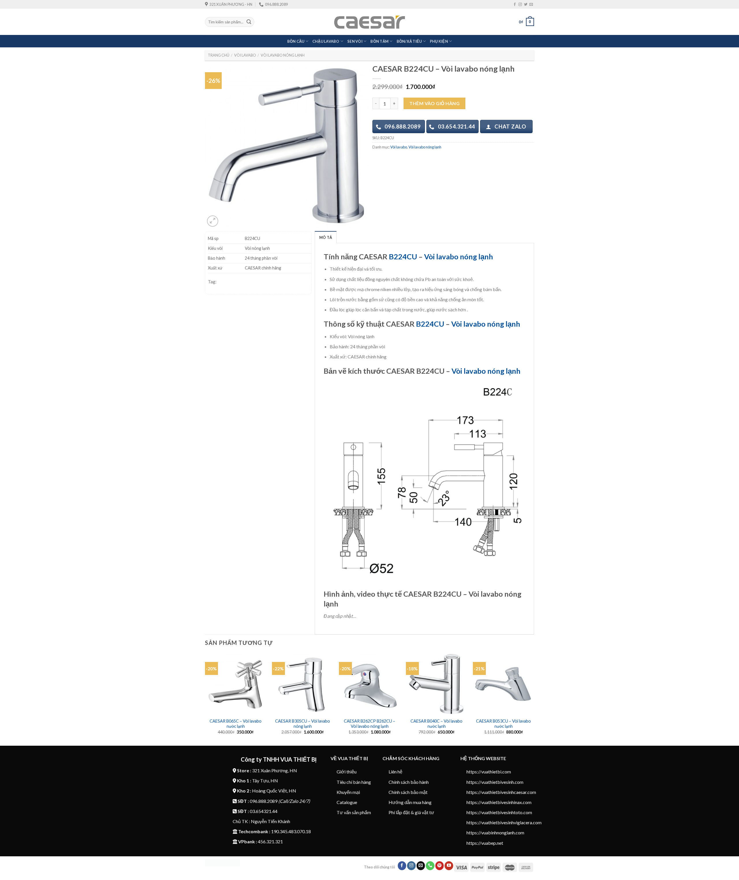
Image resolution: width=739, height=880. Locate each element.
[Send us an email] (531, 5)
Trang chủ (218, 55)
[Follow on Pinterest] (439, 865)
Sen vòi (355, 41)
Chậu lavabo (325, 41)
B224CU (403, 256)
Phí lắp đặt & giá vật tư (411, 812)
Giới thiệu (347, 771)
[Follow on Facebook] (514, 5)
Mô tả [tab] (325, 237)
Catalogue (347, 802)
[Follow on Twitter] (525, 5)
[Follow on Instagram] (520, 5)
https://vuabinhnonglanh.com (495, 832)
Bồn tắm (379, 41)
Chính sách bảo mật (408, 792)
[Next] (533, 699)
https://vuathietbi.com (488, 771)
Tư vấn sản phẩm (354, 812)
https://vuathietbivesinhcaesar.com (501, 792)
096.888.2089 (263, 801)
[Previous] (205, 699)
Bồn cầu (296, 41)
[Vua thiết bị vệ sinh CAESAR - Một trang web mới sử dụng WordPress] (369, 22)
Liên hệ (395, 771)
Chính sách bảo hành (409, 782)
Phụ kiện (439, 41)
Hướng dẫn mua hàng (410, 802)
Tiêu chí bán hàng (354, 782)
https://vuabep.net (484, 843)
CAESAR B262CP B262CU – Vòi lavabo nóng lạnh (369, 724)
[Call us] (430, 865)
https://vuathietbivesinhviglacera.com (504, 822)
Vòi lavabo (245, 55)
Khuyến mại (348, 792)
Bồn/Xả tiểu (409, 41)
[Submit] (249, 22)
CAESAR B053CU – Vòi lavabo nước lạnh (503, 724)
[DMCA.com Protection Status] (222, 862)
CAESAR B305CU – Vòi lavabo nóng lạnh (302, 724)
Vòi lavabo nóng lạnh (283, 55)
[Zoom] (212, 221)
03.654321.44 (263, 811)
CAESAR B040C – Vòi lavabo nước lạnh (436, 724)
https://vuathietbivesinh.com (494, 782)
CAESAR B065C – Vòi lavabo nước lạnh (236, 724)
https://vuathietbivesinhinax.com (498, 802)
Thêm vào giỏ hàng (434, 103)
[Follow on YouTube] (449, 865)
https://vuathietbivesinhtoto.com (499, 812)
